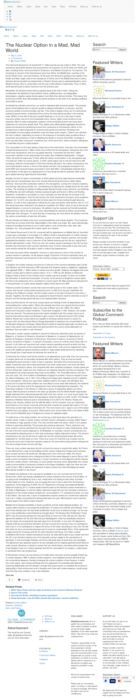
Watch (19, 6)
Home (10, 6)
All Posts (72, 6)
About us (84, 6)
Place (62, 6)
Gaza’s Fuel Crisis (19, 592)
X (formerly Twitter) (47, 655)
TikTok (42, 663)
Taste (53, 6)
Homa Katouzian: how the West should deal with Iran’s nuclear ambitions (45, 598)
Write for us (97, 6)
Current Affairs (20, 602)
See (45, 6)
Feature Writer (20, 61)
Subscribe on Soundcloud (104, 337)
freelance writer (122, 530)
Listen (28, 6)
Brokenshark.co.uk (101, 420)
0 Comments (16, 58)
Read (37, 6)
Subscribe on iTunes (101, 333)
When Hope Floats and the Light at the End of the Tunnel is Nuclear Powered (46, 590)
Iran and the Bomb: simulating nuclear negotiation (34, 595)
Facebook (43, 651)
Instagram (43, 659)
